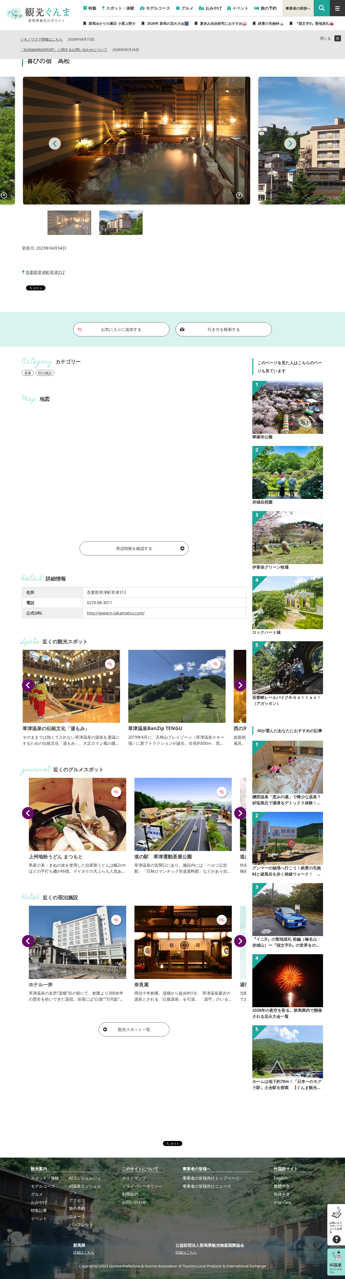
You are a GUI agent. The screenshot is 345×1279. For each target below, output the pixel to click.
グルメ (37, 1194)
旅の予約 (77, 1208)
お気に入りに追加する (121, 329)
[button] (55, 144)
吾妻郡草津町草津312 (45, 272)
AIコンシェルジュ (85, 1178)
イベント (39, 1218)
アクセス (77, 1200)
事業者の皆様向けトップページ (211, 1178)
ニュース (77, 1216)
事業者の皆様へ (298, 8)
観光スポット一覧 (134, 1029)
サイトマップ (134, 1178)
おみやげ (39, 1202)
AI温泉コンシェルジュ (85, 1189)
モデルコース (43, 1186)
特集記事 (39, 1210)
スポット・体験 (45, 1178)
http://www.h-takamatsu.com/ (116, 613)
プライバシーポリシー (142, 1186)
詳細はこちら (83, 1252)
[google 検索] (322, 8)
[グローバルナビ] (337, 8)
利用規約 (130, 1194)
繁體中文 (282, 1186)
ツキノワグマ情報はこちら (41, 39)
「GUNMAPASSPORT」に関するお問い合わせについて (63, 50)
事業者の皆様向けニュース (207, 1186)
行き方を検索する (224, 329)
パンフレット (81, 1224)
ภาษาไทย (282, 1202)
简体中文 (282, 1194)
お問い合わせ (134, 1202)
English (281, 1178)
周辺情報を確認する (134, 548)
